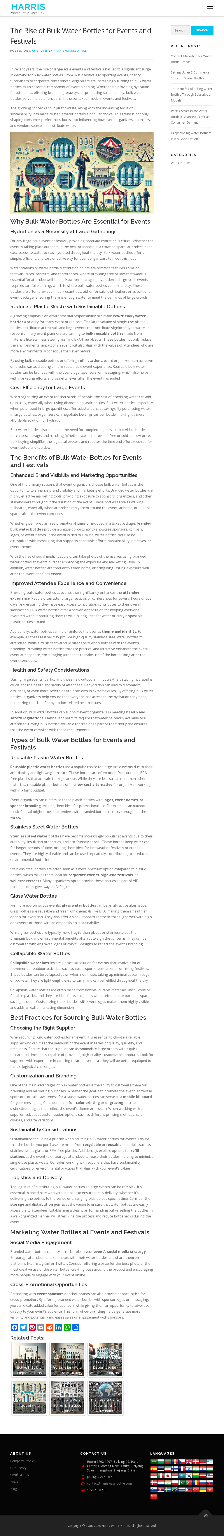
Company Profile (22, 1461)
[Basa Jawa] (174, 1475)
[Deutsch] (202, 1461)
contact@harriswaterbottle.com (109, 1483)
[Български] (160, 1461)
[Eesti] (160, 1468)
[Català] (174, 1461)
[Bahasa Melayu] (209, 1475)
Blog (13, 1489)
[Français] (181, 1468)
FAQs (14, 1482)
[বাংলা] (167, 1461)
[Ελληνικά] (209, 1461)
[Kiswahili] (174, 1489)
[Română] (195, 1482)
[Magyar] (209, 1468)
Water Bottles (181, 163)
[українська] (202, 1489)
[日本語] (167, 1475)
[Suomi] (174, 1468)
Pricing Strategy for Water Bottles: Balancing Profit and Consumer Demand (191, 117)
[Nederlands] (160, 1482)
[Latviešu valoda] (202, 1475)
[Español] (153, 1468)
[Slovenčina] (209, 1482)
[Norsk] (153, 1482)
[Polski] (174, 1482)
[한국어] (188, 1475)
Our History (18, 1468)
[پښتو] (181, 1482)
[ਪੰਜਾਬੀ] (167, 1482)
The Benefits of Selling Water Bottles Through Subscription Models (191, 95)
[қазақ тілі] (181, 1475)
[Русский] (202, 1482)
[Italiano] (160, 1475)
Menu (210, 8)
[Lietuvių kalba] (195, 1475)
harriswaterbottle (70, 51)
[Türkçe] (195, 1489)
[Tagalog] (188, 1489)
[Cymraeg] (188, 1461)
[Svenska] (167, 1489)
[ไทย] (181, 1489)
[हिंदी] (195, 1468)
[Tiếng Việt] (209, 1489)
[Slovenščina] (153, 1489)
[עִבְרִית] (188, 1468)
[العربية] (153, 1461)
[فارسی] (167, 1468)
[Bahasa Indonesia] (153, 1475)
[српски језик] (160, 1489)
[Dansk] (195, 1461)
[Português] (188, 1482)
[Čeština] (181, 1461)
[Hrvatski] (202, 1468)
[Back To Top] (205, 1515)
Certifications (19, 1475)
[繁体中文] (153, 1496)
